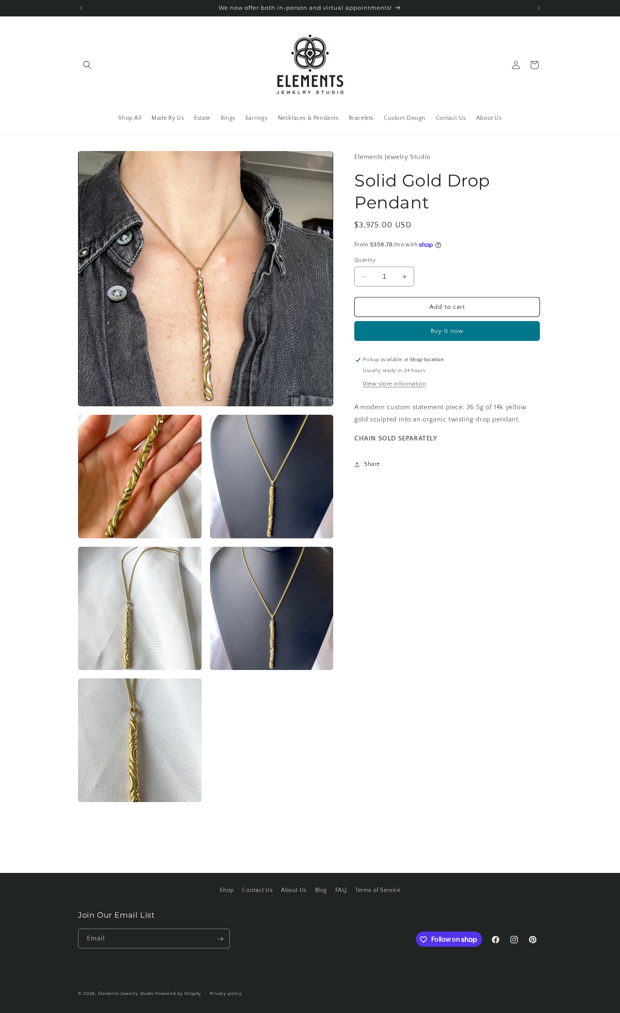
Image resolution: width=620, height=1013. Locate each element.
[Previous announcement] (81, 8)
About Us (294, 890)
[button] (87, 65)
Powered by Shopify (178, 993)
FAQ (341, 890)
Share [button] (372, 464)
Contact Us (257, 890)
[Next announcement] (539, 8)
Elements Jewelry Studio (126, 993)
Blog (321, 890)
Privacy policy (226, 993)
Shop (226, 890)
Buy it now (447, 331)
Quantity (365, 260)
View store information (394, 384)
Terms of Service (378, 890)
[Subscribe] (220, 939)
